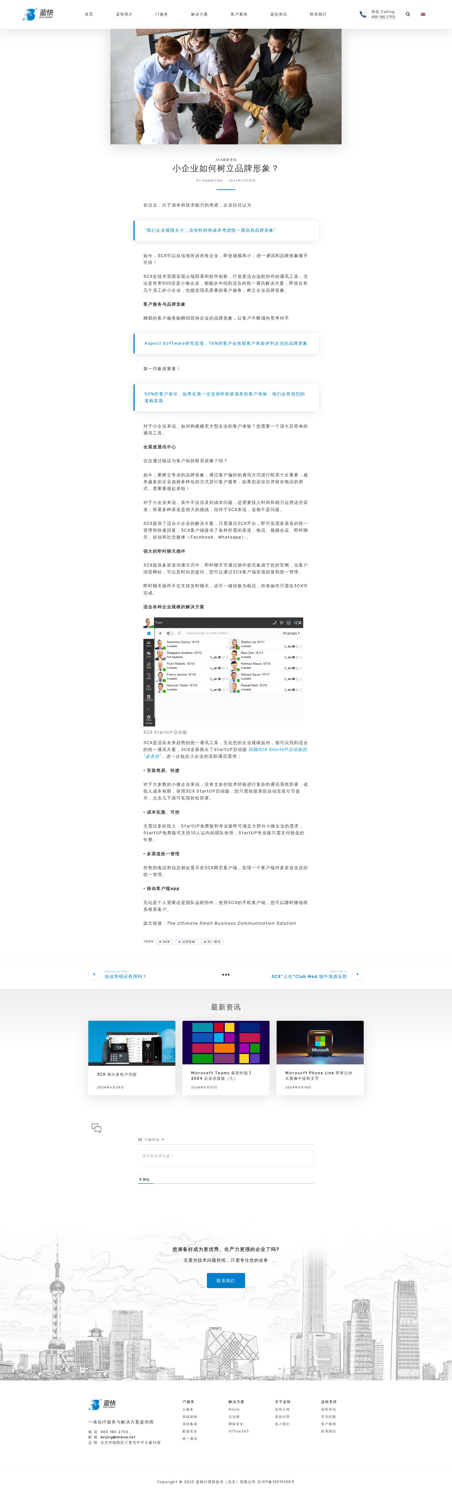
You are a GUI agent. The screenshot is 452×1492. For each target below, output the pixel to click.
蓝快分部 (282, 1417)
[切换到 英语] (423, 14)
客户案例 (239, 14)
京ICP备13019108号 (276, 1482)
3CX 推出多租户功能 (117, 1074)
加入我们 (282, 1424)
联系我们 (318, 14)
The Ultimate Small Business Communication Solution (231, 923)
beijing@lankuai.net (118, 1437)
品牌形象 (188, 941)
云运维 (234, 1417)
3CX (162, 255)
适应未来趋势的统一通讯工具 (188, 742)
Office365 (239, 1431)
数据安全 (190, 1431)
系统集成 (190, 1424)
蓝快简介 (124, 14)
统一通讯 (265, 255)
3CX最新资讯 (226, 160)
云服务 (188, 1409)
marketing (212, 180)
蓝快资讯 (278, 14)
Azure (234, 1409)
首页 (89, 14)
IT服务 (162, 14)
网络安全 (236, 1424)
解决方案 (199, 14)
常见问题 (328, 1417)
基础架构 (190, 1417)
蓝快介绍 (282, 1409)
